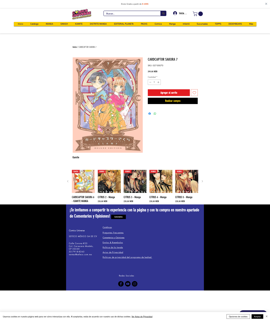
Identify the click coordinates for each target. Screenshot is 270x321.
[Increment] (158, 82)
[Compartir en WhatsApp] (155, 113)
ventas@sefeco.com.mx (80, 254)
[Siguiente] (202, 181)
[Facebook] (121, 284)
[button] (198, 14)
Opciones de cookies (238, 316)
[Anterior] (67, 181)
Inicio (75, 47)
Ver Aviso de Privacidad (141, 316)
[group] (135, 192)
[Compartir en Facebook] (149, 113)
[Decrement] (150, 82)
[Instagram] (134, 284)
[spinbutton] (154, 82)
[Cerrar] (266, 316)
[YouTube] (127, 284)
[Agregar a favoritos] (194, 92)
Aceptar (257, 316)
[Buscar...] (163, 13)
